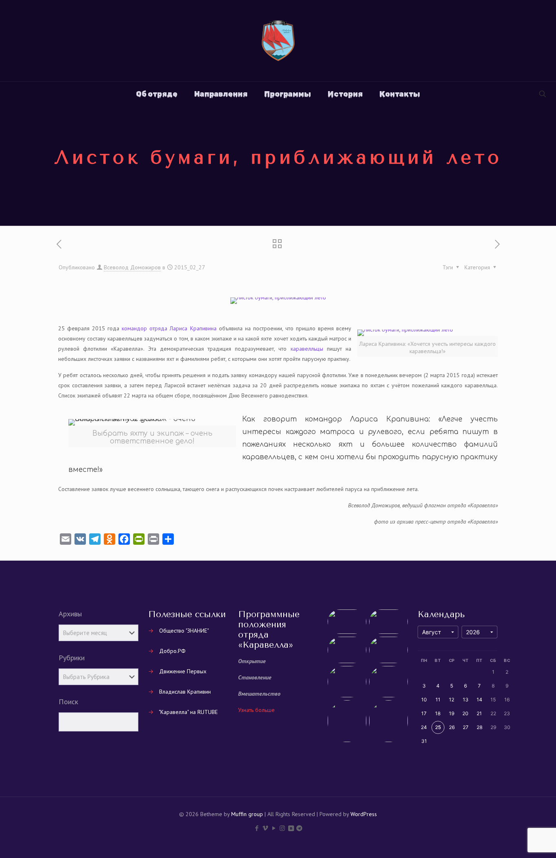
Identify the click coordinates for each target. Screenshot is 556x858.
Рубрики (72, 657)
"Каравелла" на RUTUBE (188, 712)
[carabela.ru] (278, 40)
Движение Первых (182, 671)
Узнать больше (256, 710)
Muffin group (247, 814)
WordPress (363, 814)
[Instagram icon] (282, 828)
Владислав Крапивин (185, 691)
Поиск (68, 701)
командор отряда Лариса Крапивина (169, 328)
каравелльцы (307, 348)
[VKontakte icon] (291, 828)
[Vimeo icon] (265, 828)
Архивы (70, 613)
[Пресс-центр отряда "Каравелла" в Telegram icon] (299, 828)
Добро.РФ (172, 651)
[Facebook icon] (257, 828)
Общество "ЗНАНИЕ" (184, 630)
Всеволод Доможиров (132, 267)
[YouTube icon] (274, 828)
